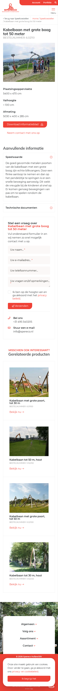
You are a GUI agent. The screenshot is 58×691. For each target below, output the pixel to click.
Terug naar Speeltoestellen (16, 18)
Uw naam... (17, 250)
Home (35, 18)
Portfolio (47, 2)
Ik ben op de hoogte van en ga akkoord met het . (30, 295)
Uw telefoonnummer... (24, 270)
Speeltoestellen (47, 18)
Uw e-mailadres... (21, 260)
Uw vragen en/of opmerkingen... (30, 282)
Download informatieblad (23, 124)
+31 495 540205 (22, 321)
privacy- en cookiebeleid (25, 671)
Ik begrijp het (29, 678)
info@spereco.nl (23, 331)
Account (36, 2)
